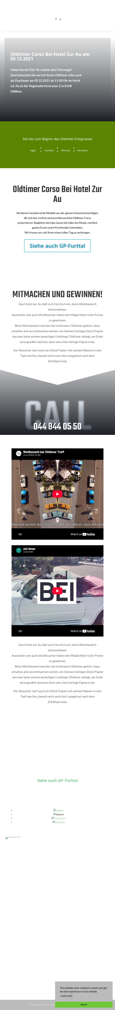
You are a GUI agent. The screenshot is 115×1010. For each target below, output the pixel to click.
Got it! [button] (84, 1004)
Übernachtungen (14, 916)
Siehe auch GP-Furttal (57, 245)
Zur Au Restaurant (14, 924)
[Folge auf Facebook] (8, 865)
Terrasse (10, 957)
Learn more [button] (66, 995)
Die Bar (9, 900)
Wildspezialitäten (14, 973)
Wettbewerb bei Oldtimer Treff (21, 965)
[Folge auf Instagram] (13, 865)
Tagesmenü (11, 949)
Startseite (10, 891)
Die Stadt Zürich (13, 981)
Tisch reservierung (15, 908)
